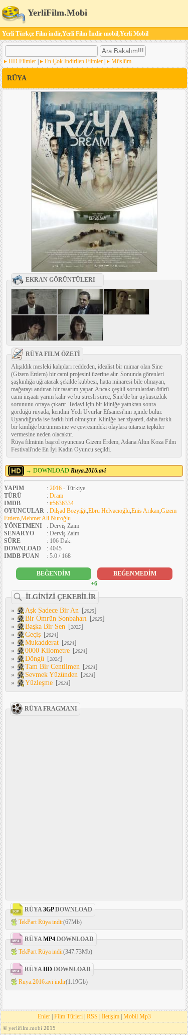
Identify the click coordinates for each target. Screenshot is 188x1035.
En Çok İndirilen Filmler (74, 61)
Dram (56, 495)
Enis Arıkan (145, 510)
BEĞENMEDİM (134, 573)
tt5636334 (62, 503)
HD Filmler (22, 61)
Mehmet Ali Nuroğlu (46, 518)
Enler (44, 1016)
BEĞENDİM (53, 573)
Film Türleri (68, 1016)
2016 (56, 488)
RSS (92, 1016)
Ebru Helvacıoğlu (109, 510)
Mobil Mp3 (137, 1016)
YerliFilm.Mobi (56, 13)
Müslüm (121, 61)
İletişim (110, 1016)
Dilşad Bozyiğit (68, 510)
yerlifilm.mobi (25, 1028)
